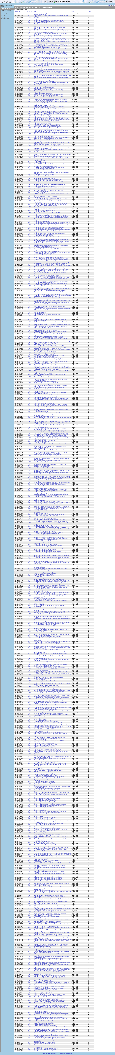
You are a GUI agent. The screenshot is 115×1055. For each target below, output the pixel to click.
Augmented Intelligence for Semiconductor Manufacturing (47, 135)
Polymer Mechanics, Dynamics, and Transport (45, 743)
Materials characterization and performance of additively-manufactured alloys (52, 527)
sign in (109, 5)
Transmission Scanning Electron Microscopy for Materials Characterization (51, 1013)
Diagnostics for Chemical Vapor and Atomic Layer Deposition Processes (51, 299)
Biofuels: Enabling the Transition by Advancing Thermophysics (49, 144)
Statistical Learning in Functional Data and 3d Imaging (47, 914)
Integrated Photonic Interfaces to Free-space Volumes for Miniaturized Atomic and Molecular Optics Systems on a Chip (52, 471)
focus (113, 5)
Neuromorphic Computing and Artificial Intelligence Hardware (48, 677)
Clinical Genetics (38, 197)
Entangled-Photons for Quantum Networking (44, 353)
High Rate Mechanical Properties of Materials (44, 420)
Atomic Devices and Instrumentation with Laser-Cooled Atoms (48, 129)
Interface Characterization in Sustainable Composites (46, 475)
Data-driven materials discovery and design (44, 247)
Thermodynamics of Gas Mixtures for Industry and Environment (49, 1001)
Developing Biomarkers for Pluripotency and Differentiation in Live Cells (51, 269)
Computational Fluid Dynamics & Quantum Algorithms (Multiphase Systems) (52, 222)
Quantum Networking (39, 815)
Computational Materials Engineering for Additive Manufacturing (49, 223)
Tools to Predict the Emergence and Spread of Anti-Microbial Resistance (51, 1005)
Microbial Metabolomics (39, 604)
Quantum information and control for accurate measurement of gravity (50, 804)
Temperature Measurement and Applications (44, 981)
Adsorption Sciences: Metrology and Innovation (45, 37)
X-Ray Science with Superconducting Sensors (45, 1049)
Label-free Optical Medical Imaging (42, 485)
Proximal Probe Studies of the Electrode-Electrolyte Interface (48, 770)
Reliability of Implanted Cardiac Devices (43, 842)
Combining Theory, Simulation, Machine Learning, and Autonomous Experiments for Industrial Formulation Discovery (50, 205)
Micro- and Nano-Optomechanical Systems (44, 599)
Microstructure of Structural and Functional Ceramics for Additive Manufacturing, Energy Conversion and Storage (49, 624)
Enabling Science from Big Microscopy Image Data (46, 342)
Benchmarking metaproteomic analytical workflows (46, 141)
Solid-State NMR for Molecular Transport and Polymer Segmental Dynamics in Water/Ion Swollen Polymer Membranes (52, 892)
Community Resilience (39, 206)
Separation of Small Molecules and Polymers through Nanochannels (50, 876)
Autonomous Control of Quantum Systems (44, 136)
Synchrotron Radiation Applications (42, 980)
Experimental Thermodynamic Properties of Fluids (46, 362)
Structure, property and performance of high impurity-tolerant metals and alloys (52, 939)
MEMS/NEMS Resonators (40, 576)
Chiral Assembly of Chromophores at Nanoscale (45, 196)
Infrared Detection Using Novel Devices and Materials (46, 463)
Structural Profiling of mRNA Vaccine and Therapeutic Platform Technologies (52, 923)
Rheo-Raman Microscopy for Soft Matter (43, 855)
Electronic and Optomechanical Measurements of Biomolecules (49, 337)
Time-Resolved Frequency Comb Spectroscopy (45, 1004)
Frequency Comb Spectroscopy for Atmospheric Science (47, 394)
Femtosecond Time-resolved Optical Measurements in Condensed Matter (51, 378)
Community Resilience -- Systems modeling (44, 210)
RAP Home (4, 17)
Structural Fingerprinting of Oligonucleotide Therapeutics (47, 921)
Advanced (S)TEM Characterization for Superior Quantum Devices (49, 38)
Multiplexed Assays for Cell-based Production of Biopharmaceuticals (50, 649)
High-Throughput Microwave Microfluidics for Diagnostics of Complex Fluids (52, 437)
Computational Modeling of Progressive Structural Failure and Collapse (51, 230)
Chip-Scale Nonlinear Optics (41, 191)
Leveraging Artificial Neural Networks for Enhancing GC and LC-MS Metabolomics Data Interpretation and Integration (50, 491)
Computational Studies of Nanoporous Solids (44, 234)
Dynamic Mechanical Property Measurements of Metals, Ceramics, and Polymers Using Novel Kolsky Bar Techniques (50, 327)
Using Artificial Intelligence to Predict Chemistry (45, 1030)
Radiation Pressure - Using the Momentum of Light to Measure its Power (51, 829)
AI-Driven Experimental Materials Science (44, 87)
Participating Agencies (6, 5)
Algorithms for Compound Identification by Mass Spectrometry (48, 89)
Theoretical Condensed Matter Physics (43, 990)
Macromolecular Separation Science (42, 513)
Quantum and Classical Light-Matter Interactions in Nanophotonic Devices (51, 792)
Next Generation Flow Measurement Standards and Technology (49, 691)
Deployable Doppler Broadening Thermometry (45, 254)
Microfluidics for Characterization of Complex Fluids (46, 615)
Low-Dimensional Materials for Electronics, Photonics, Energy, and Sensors (52, 502)
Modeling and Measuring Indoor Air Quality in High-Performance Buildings (51, 634)
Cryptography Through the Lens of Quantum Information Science (49, 244)
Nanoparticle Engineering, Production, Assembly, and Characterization (50, 664)
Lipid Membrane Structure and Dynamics (43, 497)
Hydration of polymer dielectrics (41, 441)
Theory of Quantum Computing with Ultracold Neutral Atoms (48, 999)
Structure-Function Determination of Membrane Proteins (47, 943)
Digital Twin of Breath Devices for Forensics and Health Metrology (49, 306)
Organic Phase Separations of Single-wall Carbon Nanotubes (48, 722)
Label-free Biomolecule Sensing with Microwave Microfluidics (48, 483)
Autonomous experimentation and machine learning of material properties (51, 137)
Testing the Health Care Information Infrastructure (45, 985)
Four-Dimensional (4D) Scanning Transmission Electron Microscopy (50, 392)
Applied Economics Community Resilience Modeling (46, 120)
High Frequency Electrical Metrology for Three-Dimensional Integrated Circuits (52, 417)
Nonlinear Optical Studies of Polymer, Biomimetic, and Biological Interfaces (51, 700)
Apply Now (3, 15)
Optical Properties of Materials (41, 718)
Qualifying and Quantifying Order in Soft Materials (45, 775)
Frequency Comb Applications (41, 393)
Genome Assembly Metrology (41, 411)
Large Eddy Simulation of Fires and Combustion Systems (47, 487)
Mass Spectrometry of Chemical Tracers (43, 525)
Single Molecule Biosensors (40, 884)
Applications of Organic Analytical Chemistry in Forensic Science (49, 117)
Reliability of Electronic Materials (42, 841)
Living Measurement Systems (41, 499)
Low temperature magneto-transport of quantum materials (47, 501)
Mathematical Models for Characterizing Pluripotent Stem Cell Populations (51, 538)
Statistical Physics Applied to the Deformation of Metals (47, 916)
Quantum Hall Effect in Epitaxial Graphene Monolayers (47, 801)
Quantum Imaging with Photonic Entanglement (45, 803)
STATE (89, 11)
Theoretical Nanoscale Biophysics (42, 993)
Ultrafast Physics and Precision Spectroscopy (45, 1025)
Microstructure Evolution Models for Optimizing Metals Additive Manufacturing (52, 622)
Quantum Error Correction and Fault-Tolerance (45, 800)
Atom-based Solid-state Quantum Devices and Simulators (47, 126)
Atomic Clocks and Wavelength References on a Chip (46, 127)
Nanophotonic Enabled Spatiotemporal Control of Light (47, 666)
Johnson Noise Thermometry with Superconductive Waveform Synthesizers (52, 482)
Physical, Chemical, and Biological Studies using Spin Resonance (49, 737)
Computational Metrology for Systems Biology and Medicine (48, 228)
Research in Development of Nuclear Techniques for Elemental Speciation (51, 847)
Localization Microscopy (39, 500)
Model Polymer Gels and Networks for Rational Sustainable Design (50, 633)
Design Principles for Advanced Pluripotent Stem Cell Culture (48, 257)
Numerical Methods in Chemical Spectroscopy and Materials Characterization (52, 707)
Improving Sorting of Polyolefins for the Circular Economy (47, 454)
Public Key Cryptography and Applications (44, 771)
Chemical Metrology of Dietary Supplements (44, 186)
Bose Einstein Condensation (41, 153)
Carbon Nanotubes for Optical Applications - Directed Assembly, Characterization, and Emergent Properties (49, 168)
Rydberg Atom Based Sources (41, 859)
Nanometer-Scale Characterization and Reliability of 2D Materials (49, 663)
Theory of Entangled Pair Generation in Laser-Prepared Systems (49, 996)
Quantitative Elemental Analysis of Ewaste (44, 781)
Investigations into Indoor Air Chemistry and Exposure (46, 479)
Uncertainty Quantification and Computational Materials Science (49, 1028)
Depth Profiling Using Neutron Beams (43, 256)
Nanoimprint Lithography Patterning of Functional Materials (48, 661)
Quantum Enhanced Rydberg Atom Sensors (44, 799)
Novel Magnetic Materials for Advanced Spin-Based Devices (48, 704)
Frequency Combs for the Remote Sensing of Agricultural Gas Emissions (51, 396)
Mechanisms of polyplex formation (42, 570)
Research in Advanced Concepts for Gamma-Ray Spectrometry (49, 844)
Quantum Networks (38, 816)
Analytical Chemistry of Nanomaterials (43, 93)
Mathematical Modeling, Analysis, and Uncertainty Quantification (49, 537)
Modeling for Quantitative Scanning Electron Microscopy (47, 636)
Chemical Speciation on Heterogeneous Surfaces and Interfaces (49, 187)
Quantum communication (40, 795)
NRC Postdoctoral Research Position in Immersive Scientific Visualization (51, 706)
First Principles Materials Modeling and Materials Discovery (48, 382)
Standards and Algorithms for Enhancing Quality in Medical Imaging (50, 913)
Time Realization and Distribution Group (43, 1002)
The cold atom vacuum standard (41, 987)
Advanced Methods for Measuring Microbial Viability (46, 57)
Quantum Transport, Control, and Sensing (44, 827)
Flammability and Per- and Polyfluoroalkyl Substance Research (49, 387)
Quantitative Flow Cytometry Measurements (44, 782)
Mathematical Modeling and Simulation (43, 534)
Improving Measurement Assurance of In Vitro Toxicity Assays (48, 451)
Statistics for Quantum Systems (41, 917)
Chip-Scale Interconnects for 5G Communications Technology (48, 190)
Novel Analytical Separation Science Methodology (46, 701)
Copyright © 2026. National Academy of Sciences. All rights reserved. (57, 1053)
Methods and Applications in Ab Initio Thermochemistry (47, 584)
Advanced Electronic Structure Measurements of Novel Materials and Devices (52, 44)
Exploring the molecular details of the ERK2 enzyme (46, 369)
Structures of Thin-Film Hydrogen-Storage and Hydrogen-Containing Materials (52, 947)
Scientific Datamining (39, 868)
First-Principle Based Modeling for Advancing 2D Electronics (48, 384)
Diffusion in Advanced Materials (41, 305)
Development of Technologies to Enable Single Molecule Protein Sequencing (52, 294)
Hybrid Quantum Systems (40, 439)
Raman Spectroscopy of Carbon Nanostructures (45, 830)
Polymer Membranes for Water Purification (44, 745)
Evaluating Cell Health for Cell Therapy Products (45, 357)
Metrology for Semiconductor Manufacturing (44, 598)
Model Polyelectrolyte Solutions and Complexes (45, 631)
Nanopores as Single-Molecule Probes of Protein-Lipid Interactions (50, 667)
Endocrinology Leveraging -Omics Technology (45, 343)
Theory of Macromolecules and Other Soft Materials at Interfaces (49, 998)
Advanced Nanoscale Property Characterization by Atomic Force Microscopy (52, 60)
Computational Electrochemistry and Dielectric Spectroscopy (48, 220)
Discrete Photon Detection (40, 312)
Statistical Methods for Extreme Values (43, 915)
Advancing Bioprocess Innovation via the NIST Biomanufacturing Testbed (51, 71)
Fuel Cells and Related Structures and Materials (45, 397)
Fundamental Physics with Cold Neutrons (44, 403)
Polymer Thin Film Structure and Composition (45, 746)
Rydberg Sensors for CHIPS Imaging (42, 861)
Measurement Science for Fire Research (43, 550)
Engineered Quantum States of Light (42, 344)
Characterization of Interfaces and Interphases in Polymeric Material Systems (52, 177)
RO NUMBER (18, 11)
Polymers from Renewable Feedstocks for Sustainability (47, 750)
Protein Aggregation (38, 768)
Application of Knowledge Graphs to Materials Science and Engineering (51, 113)
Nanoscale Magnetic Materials (41, 670)
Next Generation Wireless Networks (42, 694)
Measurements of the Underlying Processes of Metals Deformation (49, 558)
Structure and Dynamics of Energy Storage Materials (46, 926)
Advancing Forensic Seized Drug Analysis (44, 80)
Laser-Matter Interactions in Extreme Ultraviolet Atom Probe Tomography (51, 489)
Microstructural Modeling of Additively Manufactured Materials (48, 621)
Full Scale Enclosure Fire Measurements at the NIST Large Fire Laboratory (51, 398)
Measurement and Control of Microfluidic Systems (45, 539)
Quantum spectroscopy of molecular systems (44, 824)
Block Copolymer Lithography (41, 151)
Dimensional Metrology (39, 307)
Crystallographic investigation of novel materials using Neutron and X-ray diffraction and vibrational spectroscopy (51, 246)
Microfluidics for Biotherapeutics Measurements (45, 613)
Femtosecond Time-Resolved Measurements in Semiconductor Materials (51, 376)
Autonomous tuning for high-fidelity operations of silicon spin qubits (50, 139)
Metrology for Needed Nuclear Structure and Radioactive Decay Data (50, 594)
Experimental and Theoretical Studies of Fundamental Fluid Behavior (50, 361)
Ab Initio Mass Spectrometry (40, 22)
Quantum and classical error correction (43, 791)
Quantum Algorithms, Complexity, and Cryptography (46, 789)
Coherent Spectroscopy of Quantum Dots (43, 199)
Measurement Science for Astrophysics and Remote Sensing (48, 548)
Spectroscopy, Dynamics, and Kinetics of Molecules (46, 903)
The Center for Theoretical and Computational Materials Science (49, 986)
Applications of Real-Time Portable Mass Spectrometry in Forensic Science (51, 119)
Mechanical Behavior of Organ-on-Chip (43, 564)
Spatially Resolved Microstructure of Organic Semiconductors (48, 895)
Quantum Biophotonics (39, 793)
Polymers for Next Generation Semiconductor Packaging (47, 749)
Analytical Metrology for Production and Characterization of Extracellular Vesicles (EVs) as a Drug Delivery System (51, 104)
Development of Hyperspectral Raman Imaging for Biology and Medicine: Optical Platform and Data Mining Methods (51, 282)
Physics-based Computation (40, 739)
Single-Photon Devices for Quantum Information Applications (48, 886)
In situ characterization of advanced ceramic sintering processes (49, 455)
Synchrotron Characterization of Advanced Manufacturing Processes (50, 975)
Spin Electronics (38, 904)
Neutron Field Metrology (39, 679)
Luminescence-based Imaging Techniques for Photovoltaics (48, 503)
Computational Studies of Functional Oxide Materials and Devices (49, 233)
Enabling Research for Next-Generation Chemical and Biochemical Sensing (52, 341)
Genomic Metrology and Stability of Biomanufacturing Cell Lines (49, 412)
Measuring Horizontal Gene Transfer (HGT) (44, 560)
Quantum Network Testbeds (40, 813)
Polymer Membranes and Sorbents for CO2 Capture (46, 744)
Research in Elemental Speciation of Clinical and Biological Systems (50, 848)
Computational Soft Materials (41, 232)
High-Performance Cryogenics (41, 427)
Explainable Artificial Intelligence (41, 363)
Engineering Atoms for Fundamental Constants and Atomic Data (49, 345)
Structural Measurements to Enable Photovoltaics (45, 922)
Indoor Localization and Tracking (41, 461)
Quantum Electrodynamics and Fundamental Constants (47, 798)
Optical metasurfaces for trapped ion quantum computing (47, 716)
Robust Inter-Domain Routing (41, 858)
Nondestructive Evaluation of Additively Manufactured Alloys (48, 698)
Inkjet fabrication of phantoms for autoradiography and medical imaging (50, 464)
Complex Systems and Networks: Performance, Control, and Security (50, 215)
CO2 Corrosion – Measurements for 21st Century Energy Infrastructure (50, 198)
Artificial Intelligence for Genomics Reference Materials (47, 124)
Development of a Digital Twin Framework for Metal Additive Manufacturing (51, 277)
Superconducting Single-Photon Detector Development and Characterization (52, 968)
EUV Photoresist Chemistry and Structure (44, 356)
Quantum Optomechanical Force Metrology (44, 818)
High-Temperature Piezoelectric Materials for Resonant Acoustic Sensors (51, 436)
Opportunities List (6, 8)
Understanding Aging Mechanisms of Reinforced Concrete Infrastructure (51, 1029)
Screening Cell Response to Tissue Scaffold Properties (47, 870)
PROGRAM (29, 11)
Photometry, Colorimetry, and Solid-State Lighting (45, 728)
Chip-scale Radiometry (39, 192)
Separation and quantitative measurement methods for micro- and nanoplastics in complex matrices (49, 874)
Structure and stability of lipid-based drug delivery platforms (48, 934)
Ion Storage (37, 481)
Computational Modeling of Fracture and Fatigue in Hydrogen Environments (52, 229)
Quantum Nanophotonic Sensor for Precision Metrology (47, 812)
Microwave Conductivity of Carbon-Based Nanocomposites (48, 625)
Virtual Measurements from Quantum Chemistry (45, 1042)
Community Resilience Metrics (41, 211)
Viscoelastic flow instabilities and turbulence (44, 1043)
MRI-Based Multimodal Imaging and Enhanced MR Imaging (48, 643)
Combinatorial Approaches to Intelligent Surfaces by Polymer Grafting (50, 203)
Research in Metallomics (40, 850)
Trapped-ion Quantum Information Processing (45, 1016)
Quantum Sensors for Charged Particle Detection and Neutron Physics (50, 823)
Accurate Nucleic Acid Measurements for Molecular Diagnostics (49, 29)
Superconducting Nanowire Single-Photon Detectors (46, 963)
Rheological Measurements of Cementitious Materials (46, 856)
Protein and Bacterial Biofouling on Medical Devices (46, 769)
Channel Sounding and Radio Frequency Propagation (47, 175)
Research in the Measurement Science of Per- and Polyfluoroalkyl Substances (52, 853)
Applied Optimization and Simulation (42, 123)
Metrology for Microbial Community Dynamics (44, 593)
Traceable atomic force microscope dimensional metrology (47, 1012)
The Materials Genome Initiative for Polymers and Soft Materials (49, 988)
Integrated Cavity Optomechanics (42, 465)
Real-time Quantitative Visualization (42, 835)
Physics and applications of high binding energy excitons (47, 738)
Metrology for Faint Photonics (41, 591)
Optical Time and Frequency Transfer (43, 720)
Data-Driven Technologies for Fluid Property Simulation (47, 251)
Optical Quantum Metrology (40, 719)
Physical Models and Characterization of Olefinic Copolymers (48, 736)
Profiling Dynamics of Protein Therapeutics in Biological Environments (50, 767)
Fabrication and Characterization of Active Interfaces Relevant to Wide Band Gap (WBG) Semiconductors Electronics (52, 371)
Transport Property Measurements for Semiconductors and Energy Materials (52, 1014)
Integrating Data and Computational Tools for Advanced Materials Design (51, 472)
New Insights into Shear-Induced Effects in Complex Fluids (48, 689)
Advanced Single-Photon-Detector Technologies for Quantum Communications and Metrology (48, 65)
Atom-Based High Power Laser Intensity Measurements (47, 125)
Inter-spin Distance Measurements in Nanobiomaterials (47, 473)
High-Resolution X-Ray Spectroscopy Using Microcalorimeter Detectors (51, 433)
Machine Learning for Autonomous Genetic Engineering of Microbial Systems (52, 506)
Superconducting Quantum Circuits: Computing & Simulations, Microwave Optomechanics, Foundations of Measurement (51, 965)
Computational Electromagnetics (41, 221)
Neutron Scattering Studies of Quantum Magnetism (46, 685)
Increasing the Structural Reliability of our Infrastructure (47, 460)
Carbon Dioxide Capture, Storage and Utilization (45, 166)
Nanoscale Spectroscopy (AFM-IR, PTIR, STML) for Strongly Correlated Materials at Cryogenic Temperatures (51, 672)
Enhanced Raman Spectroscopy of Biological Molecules (47, 348)
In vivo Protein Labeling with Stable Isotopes (44, 457)
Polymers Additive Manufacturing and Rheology (45, 748)
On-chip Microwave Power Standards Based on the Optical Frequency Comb (52, 710)
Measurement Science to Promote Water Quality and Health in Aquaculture (51, 557)
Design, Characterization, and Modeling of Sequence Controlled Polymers (51, 258)
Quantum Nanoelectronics (40, 810)
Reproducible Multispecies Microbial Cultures (45, 843)
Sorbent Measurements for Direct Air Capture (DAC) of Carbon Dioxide (50, 894)
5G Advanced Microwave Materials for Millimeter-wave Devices (49, 21)
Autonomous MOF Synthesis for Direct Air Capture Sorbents (48, 138)
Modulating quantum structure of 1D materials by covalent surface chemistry (52, 641)
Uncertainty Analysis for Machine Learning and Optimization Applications (51, 1026)
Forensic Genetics (38, 391)
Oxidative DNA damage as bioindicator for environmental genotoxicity (50, 724)
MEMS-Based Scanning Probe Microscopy (44, 575)
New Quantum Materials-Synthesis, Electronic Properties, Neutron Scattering (52, 690)
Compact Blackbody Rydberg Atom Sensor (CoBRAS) (47, 214)
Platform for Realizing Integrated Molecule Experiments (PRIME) (49, 740)
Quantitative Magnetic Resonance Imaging (44, 783)
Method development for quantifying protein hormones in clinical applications (52, 582)
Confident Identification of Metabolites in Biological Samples (48, 236)
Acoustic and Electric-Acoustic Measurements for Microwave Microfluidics (51, 31)
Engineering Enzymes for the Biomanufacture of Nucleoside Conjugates (51, 347)
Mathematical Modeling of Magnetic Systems (44, 536)
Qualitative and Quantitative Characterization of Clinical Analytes (49, 776)
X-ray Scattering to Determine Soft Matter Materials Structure (48, 1048)
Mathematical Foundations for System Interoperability (46, 533)
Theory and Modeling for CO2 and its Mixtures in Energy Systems (49, 994)
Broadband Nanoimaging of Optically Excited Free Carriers (48, 156)
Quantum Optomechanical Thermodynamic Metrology (46, 819)
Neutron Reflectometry (39, 682)
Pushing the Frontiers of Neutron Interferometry (45, 774)
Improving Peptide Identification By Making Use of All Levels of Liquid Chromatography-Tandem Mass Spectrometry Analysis (50, 453)
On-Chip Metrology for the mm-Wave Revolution (45, 709)
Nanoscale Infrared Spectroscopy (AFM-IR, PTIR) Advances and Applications (52, 669)
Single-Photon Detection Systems (42, 885)
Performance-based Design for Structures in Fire (45, 725)
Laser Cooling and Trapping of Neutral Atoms (44, 488)
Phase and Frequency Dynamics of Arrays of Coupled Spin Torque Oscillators (52, 726)
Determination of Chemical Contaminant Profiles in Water (47, 260)
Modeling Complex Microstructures (42, 635)
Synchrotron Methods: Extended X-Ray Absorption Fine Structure (49, 976)
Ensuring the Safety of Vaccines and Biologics (45, 351)
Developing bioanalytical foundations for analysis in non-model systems (51, 268)
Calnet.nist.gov (37, 161)
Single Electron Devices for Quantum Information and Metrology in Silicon (51, 883)
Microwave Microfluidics (39, 628)
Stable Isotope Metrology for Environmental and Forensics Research (50, 910)
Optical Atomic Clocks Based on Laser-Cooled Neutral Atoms (48, 713)
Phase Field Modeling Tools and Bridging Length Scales (47, 727)
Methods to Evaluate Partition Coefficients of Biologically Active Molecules (51, 585)
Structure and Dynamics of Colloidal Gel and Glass (46, 925)
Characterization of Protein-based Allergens (44, 178)
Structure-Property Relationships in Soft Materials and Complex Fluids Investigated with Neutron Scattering (50, 946)
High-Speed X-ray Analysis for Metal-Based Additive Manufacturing (50, 435)
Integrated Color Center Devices (41, 466)
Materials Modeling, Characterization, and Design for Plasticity (48, 532)
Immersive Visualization (39, 448)
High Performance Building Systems (42, 418)
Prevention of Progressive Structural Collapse (45, 762)
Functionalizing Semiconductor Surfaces (43, 402)
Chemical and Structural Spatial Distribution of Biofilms (47, 180)
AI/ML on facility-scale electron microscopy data (45, 88)
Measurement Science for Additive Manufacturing (45, 546)
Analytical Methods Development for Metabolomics (46, 95)
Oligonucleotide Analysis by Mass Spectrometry (45, 708)
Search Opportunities (6, 10)
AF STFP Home (5, 18)
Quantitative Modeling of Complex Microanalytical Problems (48, 785)
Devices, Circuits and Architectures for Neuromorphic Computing (49, 297)
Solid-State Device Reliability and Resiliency (44, 890)
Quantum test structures (39, 825)
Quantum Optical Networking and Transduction (45, 817)
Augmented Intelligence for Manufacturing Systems (46, 133)
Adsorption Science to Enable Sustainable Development (47, 35)
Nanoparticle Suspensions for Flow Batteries (44, 665)
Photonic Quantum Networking (41, 731)
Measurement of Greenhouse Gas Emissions (44, 540)
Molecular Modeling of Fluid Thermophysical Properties (47, 642)
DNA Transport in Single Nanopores (42, 315)
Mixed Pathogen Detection (40, 630)
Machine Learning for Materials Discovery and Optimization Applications (51, 507)
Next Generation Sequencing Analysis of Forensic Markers (48, 692)
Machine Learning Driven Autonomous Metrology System (47, 505)
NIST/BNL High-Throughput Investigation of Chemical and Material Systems (52, 695)
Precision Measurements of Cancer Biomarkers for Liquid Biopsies (49, 758)
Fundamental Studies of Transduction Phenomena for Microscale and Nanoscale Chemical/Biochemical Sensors (50, 406)
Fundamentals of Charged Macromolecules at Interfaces (47, 408)
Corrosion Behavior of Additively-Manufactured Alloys (46, 238)
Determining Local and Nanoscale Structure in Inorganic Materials (49, 264)
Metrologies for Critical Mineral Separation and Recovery (47, 586)
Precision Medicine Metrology (41, 759)
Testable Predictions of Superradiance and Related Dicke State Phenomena (52, 982)
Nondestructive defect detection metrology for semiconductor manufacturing (51, 697)
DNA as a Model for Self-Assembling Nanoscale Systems (47, 314)
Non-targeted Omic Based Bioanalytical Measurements (47, 696)
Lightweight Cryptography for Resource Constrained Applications (49, 496)
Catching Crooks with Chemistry (41, 169)
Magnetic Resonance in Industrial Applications (45, 518)
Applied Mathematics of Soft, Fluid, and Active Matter (46, 121)
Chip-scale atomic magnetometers (42, 189)
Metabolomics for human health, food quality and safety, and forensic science (52, 580)
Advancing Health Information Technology (44, 81)
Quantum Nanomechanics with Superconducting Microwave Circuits (50, 811)
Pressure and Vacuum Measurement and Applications (46, 761)
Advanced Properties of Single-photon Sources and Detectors (48, 62)
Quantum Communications (40, 797)
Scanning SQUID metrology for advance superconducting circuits (49, 867)
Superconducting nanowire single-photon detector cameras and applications (52, 962)
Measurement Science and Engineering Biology (45, 544)
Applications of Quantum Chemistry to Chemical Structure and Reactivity (51, 118)
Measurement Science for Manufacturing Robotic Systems (47, 551)
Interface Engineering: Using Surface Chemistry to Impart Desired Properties (52, 476)
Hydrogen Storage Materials (40, 442)
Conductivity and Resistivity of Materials (43, 235)
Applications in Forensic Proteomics (42, 114)
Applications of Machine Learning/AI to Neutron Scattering (47, 116)
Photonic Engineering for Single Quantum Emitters (46, 730)
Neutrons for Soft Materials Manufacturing (44, 688)
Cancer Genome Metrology (40, 162)
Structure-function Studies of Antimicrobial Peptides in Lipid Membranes (51, 944)
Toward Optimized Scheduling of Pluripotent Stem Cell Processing (49, 1006)
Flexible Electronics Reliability (41, 388)
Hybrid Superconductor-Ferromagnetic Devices (45, 440)
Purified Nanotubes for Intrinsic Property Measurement (47, 773)
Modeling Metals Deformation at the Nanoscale (45, 637)
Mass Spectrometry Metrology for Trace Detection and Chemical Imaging (51, 521)
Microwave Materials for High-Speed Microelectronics (46, 627)
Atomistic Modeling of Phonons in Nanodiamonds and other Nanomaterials (51, 132)
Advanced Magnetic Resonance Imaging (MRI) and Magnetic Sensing (50, 52)
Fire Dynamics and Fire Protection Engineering (45, 381)
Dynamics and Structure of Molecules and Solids (45, 329)
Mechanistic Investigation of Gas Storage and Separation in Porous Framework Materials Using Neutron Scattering (50, 572)
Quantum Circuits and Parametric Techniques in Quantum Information (50, 794)
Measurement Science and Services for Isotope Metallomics (48, 545)
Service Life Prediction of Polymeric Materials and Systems (48, 880)
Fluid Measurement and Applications (42, 390)
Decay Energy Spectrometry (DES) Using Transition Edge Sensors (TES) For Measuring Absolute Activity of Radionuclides (52, 253)
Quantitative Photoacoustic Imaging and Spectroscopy (47, 788)
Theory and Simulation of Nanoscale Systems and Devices (48, 995)
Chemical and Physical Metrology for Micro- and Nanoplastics (48, 179)
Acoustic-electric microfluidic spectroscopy (44, 32)
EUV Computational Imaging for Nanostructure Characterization (49, 355)
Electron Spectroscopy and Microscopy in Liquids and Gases (48, 336)
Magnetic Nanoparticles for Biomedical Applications (46, 515)
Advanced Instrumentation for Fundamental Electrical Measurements (50, 51)
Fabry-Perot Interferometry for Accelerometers (44, 373)
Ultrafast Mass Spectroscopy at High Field (44, 1023)
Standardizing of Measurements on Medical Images (46, 911)
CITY (72, 11)
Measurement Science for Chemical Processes (45, 549)
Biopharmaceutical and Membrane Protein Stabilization (47, 145)
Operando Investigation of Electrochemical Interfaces (46, 712)
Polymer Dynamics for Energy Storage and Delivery (46, 742)
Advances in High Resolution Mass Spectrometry (45, 68)
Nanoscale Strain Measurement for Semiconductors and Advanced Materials (52, 673)
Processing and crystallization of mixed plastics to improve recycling (50, 763)
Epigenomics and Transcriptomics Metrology (44, 354)
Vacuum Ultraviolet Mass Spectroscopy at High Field (46, 1034)
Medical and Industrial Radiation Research (44, 574)
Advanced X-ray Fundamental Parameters (44, 66)
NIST (2, 6)
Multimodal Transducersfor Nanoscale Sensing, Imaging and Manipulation (51, 646)
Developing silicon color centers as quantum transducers (47, 276)
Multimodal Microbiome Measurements (43, 645)
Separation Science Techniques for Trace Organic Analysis (48, 877)
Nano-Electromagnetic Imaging (41, 658)
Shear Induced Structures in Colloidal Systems (45, 882)
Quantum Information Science (41, 807)
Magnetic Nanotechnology (40, 516)
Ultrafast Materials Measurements (42, 1024)
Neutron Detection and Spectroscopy (42, 678)
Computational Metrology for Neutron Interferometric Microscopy (49, 227)
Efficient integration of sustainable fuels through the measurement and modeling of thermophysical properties (50, 332)
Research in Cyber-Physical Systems (43, 846)
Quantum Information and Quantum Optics (44, 806)
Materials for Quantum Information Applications (45, 531)
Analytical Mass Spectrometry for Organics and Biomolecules (48, 94)
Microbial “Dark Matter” (39, 603)
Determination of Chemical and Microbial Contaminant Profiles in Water (51, 259)
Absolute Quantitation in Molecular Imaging (44, 23)
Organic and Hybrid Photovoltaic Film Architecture (46, 721)
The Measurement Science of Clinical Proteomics (45, 989)
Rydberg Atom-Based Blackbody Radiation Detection (46, 860)
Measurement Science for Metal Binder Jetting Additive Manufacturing (50, 552)
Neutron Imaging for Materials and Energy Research (46, 680)
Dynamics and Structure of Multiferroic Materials (45, 330)
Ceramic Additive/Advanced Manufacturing (44, 174)
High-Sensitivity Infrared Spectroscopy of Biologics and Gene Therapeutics (51, 434)
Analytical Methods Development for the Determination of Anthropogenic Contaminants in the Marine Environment (51, 97)
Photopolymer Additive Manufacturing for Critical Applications (48, 732)
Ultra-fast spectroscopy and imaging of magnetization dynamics (49, 1017)
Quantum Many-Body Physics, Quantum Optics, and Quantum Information (51, 809)
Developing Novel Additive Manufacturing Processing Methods (49, 275)
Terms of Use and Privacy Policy (57, 1054)
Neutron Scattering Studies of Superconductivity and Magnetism (49, 686)
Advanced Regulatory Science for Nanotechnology (46, 63)
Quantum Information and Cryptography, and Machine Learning (49, 805)
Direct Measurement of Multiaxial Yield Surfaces (45, 311)
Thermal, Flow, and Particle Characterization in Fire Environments (49, 1000)
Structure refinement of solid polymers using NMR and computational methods (52, 935)
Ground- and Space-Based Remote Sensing (44, 416)
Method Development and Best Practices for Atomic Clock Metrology (50, 581)
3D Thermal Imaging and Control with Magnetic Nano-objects (48, 20)
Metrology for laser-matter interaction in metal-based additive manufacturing (51, 592)
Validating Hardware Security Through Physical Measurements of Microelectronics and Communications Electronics (49, 1038)
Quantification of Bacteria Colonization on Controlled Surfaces (48, 777)
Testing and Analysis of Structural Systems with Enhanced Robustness (50, 983)
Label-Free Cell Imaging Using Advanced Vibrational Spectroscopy (50, 484)
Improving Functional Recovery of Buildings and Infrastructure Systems (50, 449)
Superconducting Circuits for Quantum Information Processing (48, 958)
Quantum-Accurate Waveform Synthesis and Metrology (47, 828)
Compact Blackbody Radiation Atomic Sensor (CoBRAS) (47, 212)
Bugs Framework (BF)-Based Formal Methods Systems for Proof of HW (51, 157)
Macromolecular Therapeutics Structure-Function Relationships (49, 514)
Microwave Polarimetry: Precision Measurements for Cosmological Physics (51, 629)
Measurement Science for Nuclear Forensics (44, 554)
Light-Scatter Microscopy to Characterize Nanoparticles (47, 495)
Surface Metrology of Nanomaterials (42, 974)
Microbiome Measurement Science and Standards (46, 607)
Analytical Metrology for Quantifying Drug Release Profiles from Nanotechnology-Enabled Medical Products (49, 107)
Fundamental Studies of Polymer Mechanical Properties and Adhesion (50, 404)
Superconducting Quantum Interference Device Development (48, 967)
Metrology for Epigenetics (40, 590)
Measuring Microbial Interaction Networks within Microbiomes (48, 561)
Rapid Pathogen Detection (40, 831)
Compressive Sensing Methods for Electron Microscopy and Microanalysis (51, 216)
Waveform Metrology (39, 1044)
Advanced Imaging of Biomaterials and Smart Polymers (47, 47)
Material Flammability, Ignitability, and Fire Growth (46, 526)
